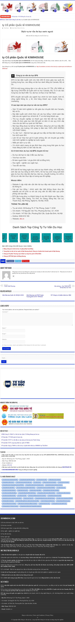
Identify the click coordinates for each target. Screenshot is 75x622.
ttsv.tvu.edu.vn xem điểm (35, 490)
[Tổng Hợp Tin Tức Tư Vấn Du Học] (37, 6)
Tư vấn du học (37, 482)
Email (4, 333)
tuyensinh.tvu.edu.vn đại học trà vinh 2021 (12, 498)
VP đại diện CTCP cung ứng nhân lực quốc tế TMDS (15, 442)
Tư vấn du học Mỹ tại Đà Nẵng (9, 492)
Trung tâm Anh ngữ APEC (8, 487)
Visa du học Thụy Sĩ (28, 498)
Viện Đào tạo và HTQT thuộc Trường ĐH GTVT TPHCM (35, 295)
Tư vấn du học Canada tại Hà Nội (10, 479)
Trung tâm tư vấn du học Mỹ (54, 495)
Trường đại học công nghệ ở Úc (59, 503)
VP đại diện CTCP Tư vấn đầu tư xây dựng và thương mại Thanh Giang (20, 440)
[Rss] (37, 617)
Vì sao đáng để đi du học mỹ (63, 500)
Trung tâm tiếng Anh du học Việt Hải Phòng (45, 498)
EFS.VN (9, 465)
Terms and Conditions (39, 615)
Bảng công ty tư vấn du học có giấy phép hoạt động (18, 248)
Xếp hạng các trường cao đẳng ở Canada (28, 503)
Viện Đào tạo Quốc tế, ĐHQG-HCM (13, 295)
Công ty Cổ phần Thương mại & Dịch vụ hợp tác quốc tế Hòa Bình (22, 253)
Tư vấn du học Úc (61, 487)
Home (3, 19)
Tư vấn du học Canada (64, 482)
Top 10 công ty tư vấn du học (48, 500)
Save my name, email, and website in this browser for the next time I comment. (25, 345)
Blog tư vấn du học (27, 615)
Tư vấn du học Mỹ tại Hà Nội (9, 495)
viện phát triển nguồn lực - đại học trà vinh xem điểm (27, 500)
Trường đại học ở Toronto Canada (10, 506)
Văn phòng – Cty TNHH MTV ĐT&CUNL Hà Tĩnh (62, 286)
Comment (5, 312)
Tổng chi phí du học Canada (49, 482)
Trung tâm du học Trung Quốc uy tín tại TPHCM (13, 484)
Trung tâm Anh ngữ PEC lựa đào (27, 479)
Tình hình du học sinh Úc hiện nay (24, 482)
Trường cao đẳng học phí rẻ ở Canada (37, 495)
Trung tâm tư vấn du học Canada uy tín (34, 484)
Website (4, 339)
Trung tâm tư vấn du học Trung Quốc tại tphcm (31, 506)
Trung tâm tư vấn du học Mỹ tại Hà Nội (46, 492)
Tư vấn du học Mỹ (22, 495)
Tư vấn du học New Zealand (9, 490)
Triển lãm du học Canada (54, 479)
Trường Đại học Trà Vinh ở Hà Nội (51, 490)
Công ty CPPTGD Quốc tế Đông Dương (15, 256)
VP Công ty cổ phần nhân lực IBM (61, 295)
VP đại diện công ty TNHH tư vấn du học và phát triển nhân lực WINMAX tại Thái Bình (24, 445)
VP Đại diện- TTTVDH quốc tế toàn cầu (21, 16)
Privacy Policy (49, 615)
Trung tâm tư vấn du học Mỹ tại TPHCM (46, 487)
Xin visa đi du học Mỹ (41, 479)
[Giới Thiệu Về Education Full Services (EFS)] (37, 147)
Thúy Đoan (6, 28)
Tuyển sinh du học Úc (22, 490)
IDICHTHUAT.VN (66, 467)
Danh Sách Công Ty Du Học (13, 19)
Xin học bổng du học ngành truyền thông (26, 487)
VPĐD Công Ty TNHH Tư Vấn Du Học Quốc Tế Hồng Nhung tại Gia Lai (20, 434)
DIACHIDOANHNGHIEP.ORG (10, 469)
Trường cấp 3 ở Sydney (8, 500)
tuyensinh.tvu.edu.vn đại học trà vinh (54, 484)
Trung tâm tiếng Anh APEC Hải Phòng (27, 492)
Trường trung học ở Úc (44, 503)
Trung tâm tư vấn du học (8, 482)
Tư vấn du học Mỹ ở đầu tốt (63, 492)
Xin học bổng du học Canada (9, 503)
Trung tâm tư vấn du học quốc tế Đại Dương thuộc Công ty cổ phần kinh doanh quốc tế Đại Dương (32, 251)
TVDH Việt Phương (9, 285)
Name (4, 328)
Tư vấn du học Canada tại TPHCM (64, 498)
